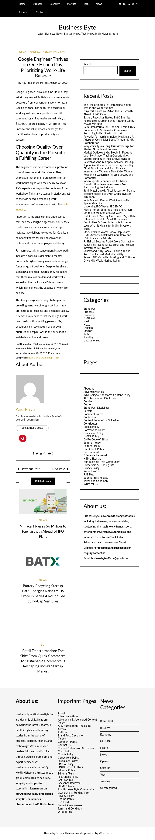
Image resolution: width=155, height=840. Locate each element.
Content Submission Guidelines (102, 420)
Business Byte (77, 28)
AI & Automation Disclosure (100, 398)
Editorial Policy (92, 443)
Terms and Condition (96, 481)
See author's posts (32, 428)
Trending (88, 337)
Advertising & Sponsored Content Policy (107, 395)
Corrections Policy (94, 430)
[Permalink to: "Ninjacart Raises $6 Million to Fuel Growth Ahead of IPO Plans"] (43, 501)
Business (37, 4)
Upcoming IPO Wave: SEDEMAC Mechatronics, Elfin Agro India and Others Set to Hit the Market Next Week (108, 209)
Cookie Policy (91, 427)
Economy (55, 4)
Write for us (91, 484)
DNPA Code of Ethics (96, 439)
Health (87, 321)
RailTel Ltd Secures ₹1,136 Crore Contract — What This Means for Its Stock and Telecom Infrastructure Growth (109, 244)
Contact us (41, 12)
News (99, 4)
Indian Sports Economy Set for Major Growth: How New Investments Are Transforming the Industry (105, 184)
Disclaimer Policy (93, 433)
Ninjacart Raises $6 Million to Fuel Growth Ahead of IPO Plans (43, 531)
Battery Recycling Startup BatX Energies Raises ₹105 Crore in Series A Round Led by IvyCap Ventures (109, 120)
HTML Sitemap (92, 458)
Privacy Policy (91, 468)
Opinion (88, 328)
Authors (88, 404)
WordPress (105, 833)
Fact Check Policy (94, 449)
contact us (99, 553)
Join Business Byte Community (101, 462)
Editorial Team (92, 446)
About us (24, 12)
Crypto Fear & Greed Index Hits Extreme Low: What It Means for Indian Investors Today (107, 225)
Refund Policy (92, 471)
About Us (25, 794)
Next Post (58, 469)
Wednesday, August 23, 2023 (52, 83)
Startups (71, 4)
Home (22, 4)
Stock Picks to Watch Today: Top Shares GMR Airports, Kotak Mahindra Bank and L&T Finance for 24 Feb (107, 235)
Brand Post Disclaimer (96, 408)
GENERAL (35, 52)
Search (87, 64)
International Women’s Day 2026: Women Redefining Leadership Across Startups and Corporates (108, 174)
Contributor (90, 423)
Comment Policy (93, 414)
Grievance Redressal (95, 455)
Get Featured (91, 452)
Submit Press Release (96, 478)
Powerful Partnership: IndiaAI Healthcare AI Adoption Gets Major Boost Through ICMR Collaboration (109, 140)
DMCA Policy (91, 436)
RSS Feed (89, 474)
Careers (88, 411)
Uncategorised (92, 340)
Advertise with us (94, 392)
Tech (86, 4)
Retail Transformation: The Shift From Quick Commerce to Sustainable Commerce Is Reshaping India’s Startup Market (43, 661)
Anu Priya (27, 83)
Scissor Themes (65, 833)
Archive (88, 401)
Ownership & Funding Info (99, 465)
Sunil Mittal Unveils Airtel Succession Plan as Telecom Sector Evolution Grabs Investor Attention (109, 194)
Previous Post (30, 469)
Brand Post (90, 309)
